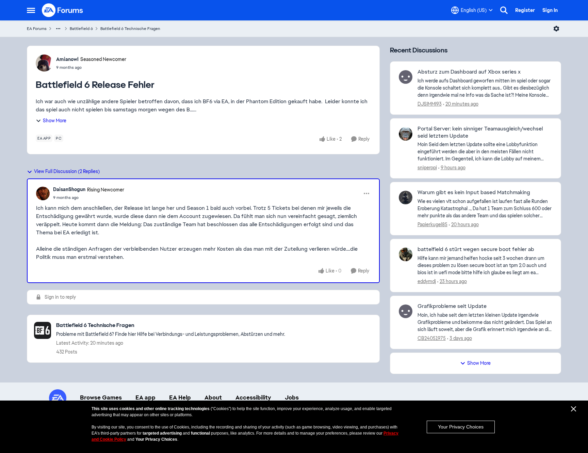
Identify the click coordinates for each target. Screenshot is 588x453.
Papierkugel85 (432, 224)
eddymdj (427, 281)
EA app (145, 397)
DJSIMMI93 (430, 104)
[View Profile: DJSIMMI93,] (405, 77)
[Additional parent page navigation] (58, 28)
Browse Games (101, 397)
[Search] (504, 10)
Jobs (292, 397)
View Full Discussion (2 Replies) (67, 171)
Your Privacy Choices (461, 426)
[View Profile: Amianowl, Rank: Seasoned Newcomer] (44, 63)
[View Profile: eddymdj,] (405, 254)
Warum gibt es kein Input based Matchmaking (474, 192)
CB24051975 (432, 338)
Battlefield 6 (81, 28)
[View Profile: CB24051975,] (405, 311)
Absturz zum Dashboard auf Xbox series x (469, 71)
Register (525, 10)
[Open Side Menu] (30, 10)
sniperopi (427, 168)
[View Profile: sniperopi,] (405, 134)
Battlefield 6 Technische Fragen (130, 28)
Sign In (550, 10)
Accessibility (253, 397)
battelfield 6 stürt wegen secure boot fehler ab (476, 249)
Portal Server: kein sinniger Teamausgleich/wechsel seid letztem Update (480, 132)
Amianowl (67, 59)
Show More (54, 121)
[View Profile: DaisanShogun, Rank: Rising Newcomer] (43, 193)
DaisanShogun (69, 189)
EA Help (180, 397)
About (213, 397)
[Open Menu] (556, 28)
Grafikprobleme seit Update (452, 306)
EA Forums (37, 28)
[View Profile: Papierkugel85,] (405, 197)
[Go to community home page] (62, 10)
